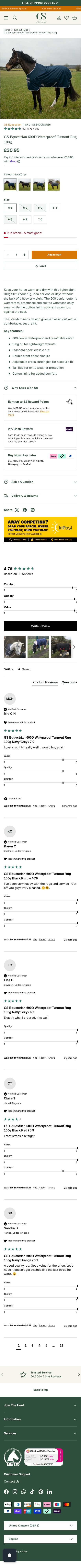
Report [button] (42, 805)
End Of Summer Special (12, 8)
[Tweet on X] (17, 510)
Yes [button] (35, 805)
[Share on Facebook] (25, 510)
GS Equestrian (12, 124)
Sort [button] (7, 669)
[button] (74, 18)
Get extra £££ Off (50, 8)
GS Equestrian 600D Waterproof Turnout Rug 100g (30, 32)
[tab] (45, 683)
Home (7, 29)
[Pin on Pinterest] (33, 510)
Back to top (40, 1389)
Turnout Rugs (21, 29)
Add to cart (54, 254)
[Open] (9, 1555)
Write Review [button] (40, 626)
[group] (40, 569)
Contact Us (11, 1481)
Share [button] (51, 805)
